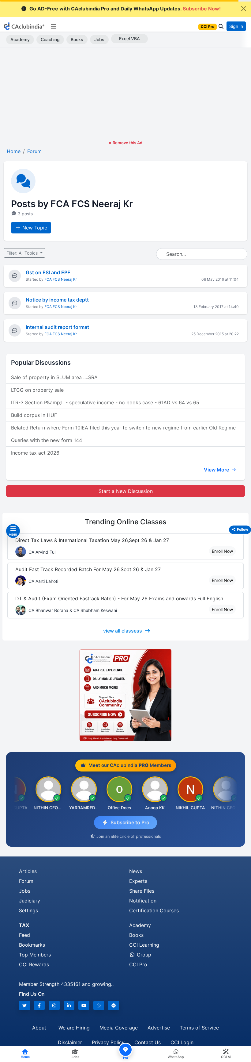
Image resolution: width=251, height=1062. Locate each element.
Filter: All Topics (22, 253)
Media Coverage (118, 1028)
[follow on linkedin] (69, 1005)
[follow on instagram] (54, 1005)
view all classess (122, 631)
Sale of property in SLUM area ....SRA (54, 377)
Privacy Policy (108, 1042)
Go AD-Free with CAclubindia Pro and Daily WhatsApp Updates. (125, 9)
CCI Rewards (34, 964)
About (39, 1028)
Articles (28, 871)
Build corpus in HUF (34, 415)
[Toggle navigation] (53, 26)
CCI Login (181, 1042)
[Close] (243, 8)
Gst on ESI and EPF (48, 272)
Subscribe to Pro (130, 822)
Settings (28, 910)
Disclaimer (70, 1042)
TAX (24, 925)
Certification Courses (154, 910)
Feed (24, 935)
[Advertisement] (125, 94)
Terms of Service (199, 1028)
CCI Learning (144, 945)
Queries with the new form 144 (46, 440)
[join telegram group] (113, 1005)
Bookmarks (32, 945)
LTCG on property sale (37, 390)
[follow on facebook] (39, 1005)
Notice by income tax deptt (57, 300)
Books (77, 39)
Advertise (159, 1028)
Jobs (99, 39)
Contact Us (147, 1042)
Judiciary (29, 901)
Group (143, 955)
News (135, 871)
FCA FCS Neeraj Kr (60, 279)
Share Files (141, 891)
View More (217, 470)
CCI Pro (138, 964)
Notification (142, 901)
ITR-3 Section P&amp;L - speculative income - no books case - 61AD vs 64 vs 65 (105, 402)
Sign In (236, 26)
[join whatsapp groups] (98, 1005)
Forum (26, 881)
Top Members (35, 955)
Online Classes (125, 522)
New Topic (34, 228)
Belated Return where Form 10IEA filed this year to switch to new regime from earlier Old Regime (123, 428)
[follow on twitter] (24, 1005)
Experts (138, 881)
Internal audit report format (57, 327)
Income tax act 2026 (35, 453)
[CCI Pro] (125, 695)
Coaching (50, 39)
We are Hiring (74, 1028)
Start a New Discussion (126, 491)
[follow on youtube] (83, 1005)
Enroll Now (222, 551)
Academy (20, 39)
